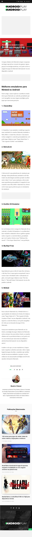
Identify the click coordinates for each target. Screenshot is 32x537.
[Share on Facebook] (14, 369)
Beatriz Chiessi (8, 50)
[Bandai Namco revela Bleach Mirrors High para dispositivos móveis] (16, 484)
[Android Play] (16, 8)
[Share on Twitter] (17, 369)
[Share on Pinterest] (22, 369)
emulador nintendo (15, 366)
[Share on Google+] (20, 369)
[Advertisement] (16, 25)
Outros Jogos (7, 41)
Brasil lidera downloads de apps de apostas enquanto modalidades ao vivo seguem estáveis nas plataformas (15, 467)
